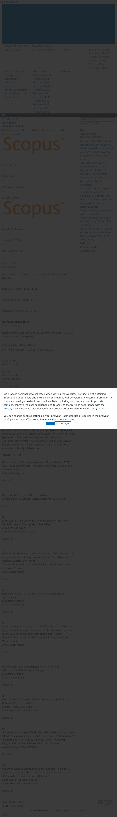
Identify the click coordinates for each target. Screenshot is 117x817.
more (100, 408)
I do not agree (63, 423)
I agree (50, 423)
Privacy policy (12, 408)
